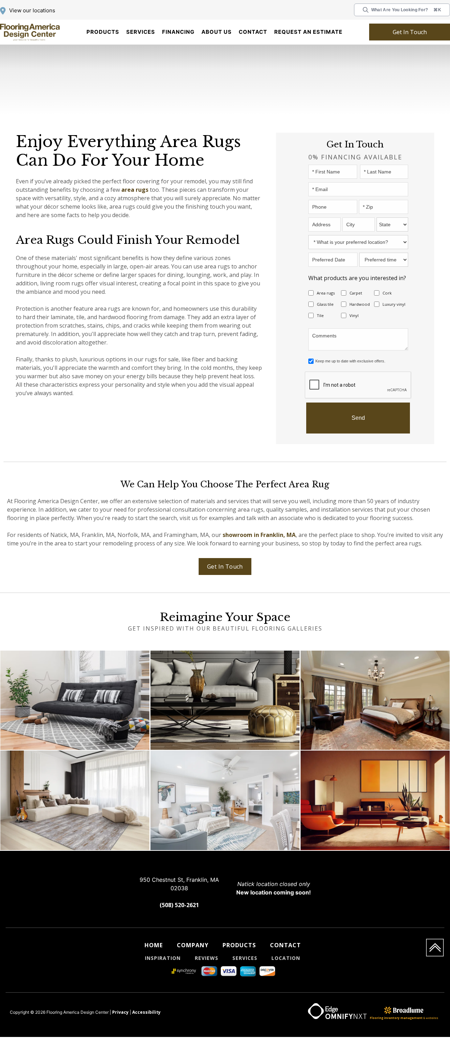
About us (216, 32)
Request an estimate (308, 32)
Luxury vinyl (393, 304)
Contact (253, 32)
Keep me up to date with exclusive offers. (350, 361)
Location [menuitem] (288, 958)
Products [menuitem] (240, 946)
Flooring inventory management (396, 1018)
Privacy (119, 1013)
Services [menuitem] (245, 958)
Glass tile (324, 304)
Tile (320, 316)
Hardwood (358, 304)
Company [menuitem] (192, 946)
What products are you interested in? (348, 278)
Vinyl (353, 316)
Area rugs (325, 293)
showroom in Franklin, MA (232, 535)
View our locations (32, 10)
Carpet (354, 293)
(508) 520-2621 (179, 906)
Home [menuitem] (152, 946)
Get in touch (409, 32)
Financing (178, 32)
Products (102, 32)
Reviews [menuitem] (205, 958)
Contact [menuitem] (286, 946)
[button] (103, 32)
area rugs (88, 189)
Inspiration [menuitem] (161, 958)
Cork (386, 293)
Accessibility (140, 1013)
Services (140, 32)
